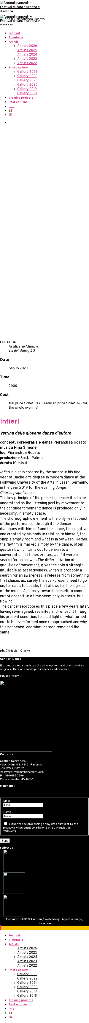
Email (6, 801)
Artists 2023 (27, 59)
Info (11, 106)
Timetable (16, 37)
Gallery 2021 (27, 80)
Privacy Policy (9, 676)
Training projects (21, 98)
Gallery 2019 (27, 89)
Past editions (18, 102)
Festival (14, 33)
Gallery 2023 (27, 72)
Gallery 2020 (27, 85)
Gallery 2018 (27, 93)
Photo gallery (18, 68)
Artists (14, 42)
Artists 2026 (27, 46)
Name (7, 812)
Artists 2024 (27, 55)
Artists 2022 (27, 63)
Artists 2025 (27, 50)
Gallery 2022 (27, 76)
